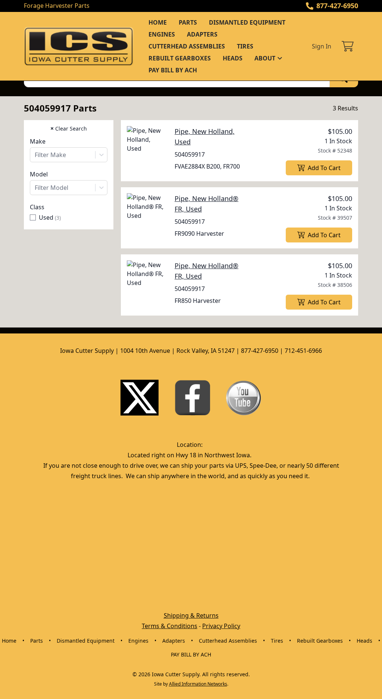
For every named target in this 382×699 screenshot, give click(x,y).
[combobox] (68, 154)
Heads (232, 58)
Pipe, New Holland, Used (205, 136)
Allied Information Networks (198, 684)
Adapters (202, 34)
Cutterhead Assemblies (186, 46)
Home (157, 22)
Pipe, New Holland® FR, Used (206, 203)
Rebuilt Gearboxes (179, 58)
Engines (161, 34)
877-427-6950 (337, 5)
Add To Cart (324, 168)
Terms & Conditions (169, 626)
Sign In (321, 46)
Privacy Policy (221, 626)
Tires (245, 46)
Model (39, 174)
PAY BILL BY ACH (172, 70)
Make (38, 141)
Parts (188, 22)
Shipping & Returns (191, 615)
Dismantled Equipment (247, 22)
